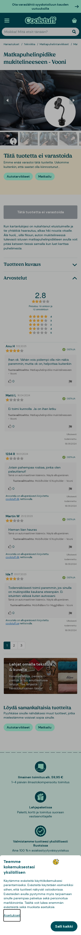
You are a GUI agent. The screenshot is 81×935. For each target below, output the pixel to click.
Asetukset (12, 915)
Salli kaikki (64, 926)
